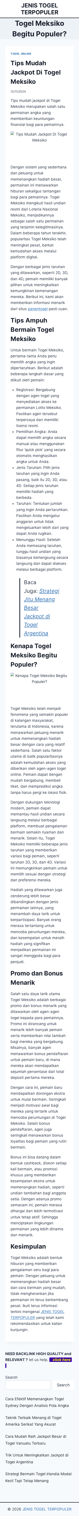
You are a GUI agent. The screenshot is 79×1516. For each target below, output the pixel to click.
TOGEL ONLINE (21, 53)
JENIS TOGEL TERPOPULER (47, 1509)
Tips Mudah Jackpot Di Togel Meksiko (36, 72)
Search (11, 1377)
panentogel (38, 309)
